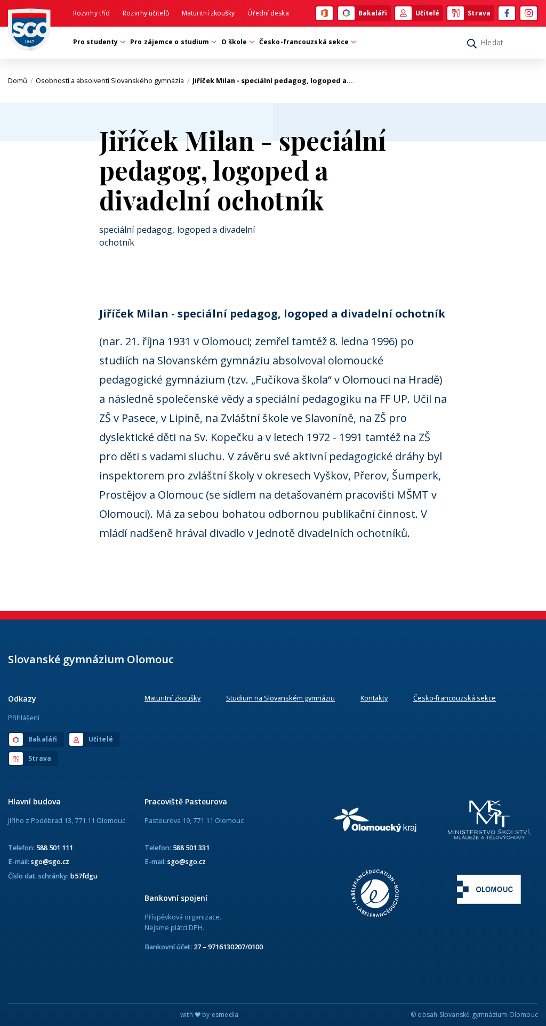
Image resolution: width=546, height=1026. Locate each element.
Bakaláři (372, 13)
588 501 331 (191, 847)
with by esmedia (209, 1014)
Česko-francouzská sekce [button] (304, 41)
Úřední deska (267, 13)
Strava (479, 13)
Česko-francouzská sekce (454, 698)
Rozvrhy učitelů (146, 13)
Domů (20, 80)
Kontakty (374, 698)
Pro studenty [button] (95, 41)
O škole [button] (234, 41)
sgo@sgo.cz (50, 861)
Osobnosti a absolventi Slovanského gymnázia (113, 80)
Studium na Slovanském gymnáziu (280, 698)
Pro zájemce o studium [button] (169, 41)
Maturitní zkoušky (208, 13)
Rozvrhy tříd (91, 13)
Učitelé (427, 13)
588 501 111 (54, 847)
